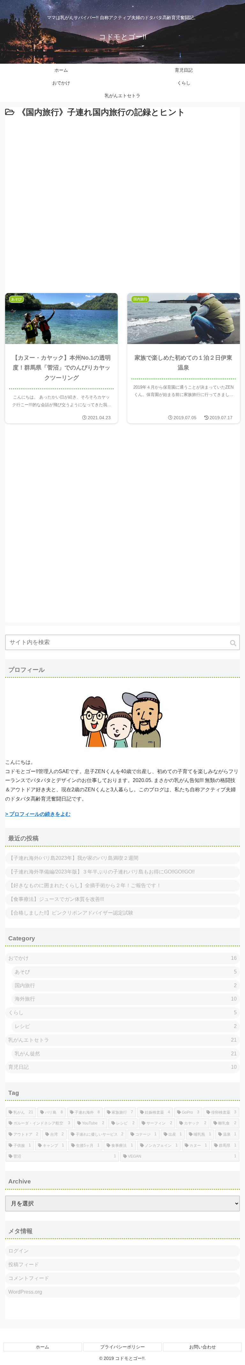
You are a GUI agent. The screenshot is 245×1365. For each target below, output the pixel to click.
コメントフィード (28, 1278)
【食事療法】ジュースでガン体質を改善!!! (56, 899)
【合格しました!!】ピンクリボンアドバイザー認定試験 (70, 913)
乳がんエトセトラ (122, 1040)
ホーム (42, 1346)
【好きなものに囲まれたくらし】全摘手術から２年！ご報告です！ (84, 885)
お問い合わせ (202, 1346)
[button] (233, 643)
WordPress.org (25, 1292)
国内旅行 (126, 985)
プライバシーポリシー (122, 1346)
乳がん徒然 (126, 1053)
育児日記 (122, 1067)
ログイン (18, 1251)
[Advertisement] (122, 202)
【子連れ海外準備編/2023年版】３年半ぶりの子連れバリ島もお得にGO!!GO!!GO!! (101, 871)
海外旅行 (126, 999)
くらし (122, 1012)
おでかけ (122, 958)
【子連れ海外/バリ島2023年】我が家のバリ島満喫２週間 (73, 858)
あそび (126, 971)
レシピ (126, 1026)
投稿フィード (23, 1264)
